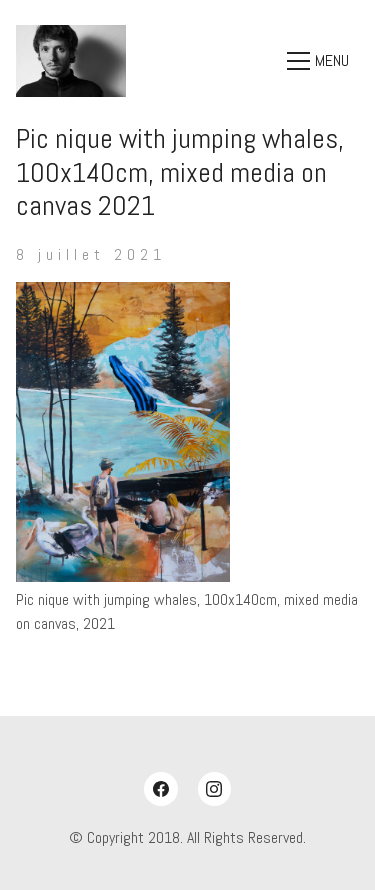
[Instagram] (215, 789)
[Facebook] (161, 789)
